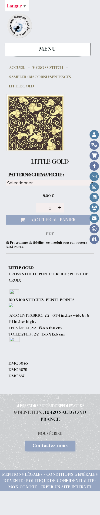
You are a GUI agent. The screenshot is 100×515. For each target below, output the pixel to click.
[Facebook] (94, 166)
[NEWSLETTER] (94, 218)
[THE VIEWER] (94, 239)
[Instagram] (94, 187)
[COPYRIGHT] (94, 228)
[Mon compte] (94, 134)
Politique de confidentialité (60, 480)
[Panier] (94, 155)
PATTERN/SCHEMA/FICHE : (36, 174)
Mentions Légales (22, 474)
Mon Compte (22, 487)
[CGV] (94, 145)
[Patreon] (94, 208)
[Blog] (94, 197)
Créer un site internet (66, 487)
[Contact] (94, 176)
